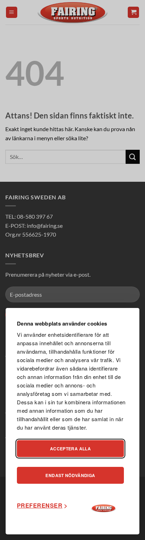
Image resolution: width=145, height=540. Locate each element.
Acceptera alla (70, 448)
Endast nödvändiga (70, 475)
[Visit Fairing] (103, 508)
